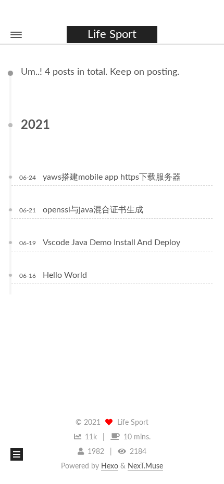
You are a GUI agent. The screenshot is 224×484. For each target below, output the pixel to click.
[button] (16, 34)
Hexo (109, 466)
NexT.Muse (145, 466)
